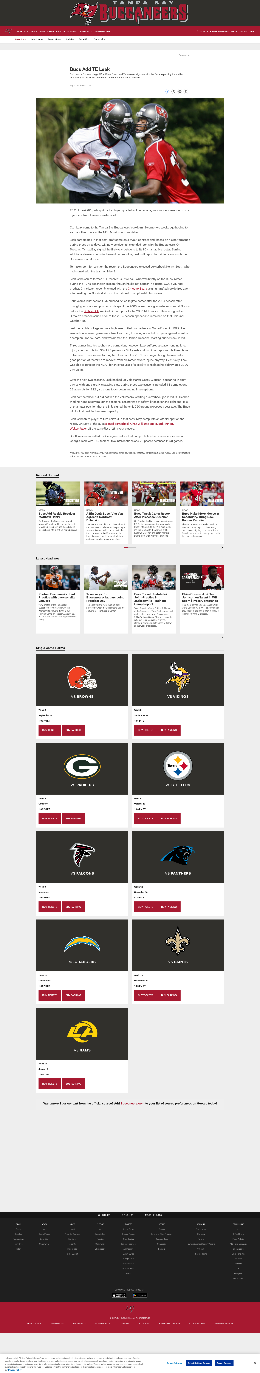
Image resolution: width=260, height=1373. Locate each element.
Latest (44, 1229)
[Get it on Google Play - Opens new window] (140, 1296)
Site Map (125, 1323)
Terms (128, 1273)
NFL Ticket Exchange (238, 1244)
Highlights (72, 1239)
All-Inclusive (128, 1249)
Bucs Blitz (44, 1239)
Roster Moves (44, 1234)
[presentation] (222, 548)
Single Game (128, 1229)
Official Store (238, 1234)
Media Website (238, 1239)
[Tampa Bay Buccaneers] (130, 1309)
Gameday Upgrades (128, 1244)
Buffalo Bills (91, 311)
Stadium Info (201, 1229)
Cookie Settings (197, 1323)
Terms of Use (57, 1323)
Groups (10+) (128, 1259)
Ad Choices (144, 1323)
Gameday (201, 1234)
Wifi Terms (201, 1249)
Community (44, 1244)
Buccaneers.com (132, 1103)
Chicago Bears (137, 288)
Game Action (100, 1234)
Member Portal (128, 1268)
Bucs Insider (72, 1249)
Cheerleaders (100, 1249)
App (238, 1229)
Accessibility (79, 1323)
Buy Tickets (49, 729)
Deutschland (238, 1278)
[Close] (255, 1363)
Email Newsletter (238, 1254)
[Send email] (180, 93)
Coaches (18, 1234)
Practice (100, 1239)
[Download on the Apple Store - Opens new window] (119, 1295)
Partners (161, 1249)
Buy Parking (73, 729)
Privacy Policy (34, 1323)
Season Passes (128, 1234)
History (18, 1249)
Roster (18, 1229)
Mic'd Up (72, 1244)
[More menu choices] (114, 31)
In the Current (72, 1254)
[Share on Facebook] (168, 93)
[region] (130, 1363)
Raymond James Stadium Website (201, 1244)
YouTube (238, 1259)
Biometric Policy (103, 1323)
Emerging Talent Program (161, 1234)
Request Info (128, 1264)
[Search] (197, 31)
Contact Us (161, 1244)
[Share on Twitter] (174, 93)
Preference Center (224, 1323)
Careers (162, 1229)
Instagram (238, 1273)
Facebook (238, 1264)
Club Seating (128, 1239)
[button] (126, 548)
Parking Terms (201, 1254)
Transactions (18, 1239)
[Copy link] (186, 91)
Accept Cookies (224, 1363)
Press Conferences (72, 1234)
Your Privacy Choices (169, 1323)
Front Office (18, 1244)
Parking (201, 1239)
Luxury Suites (128, 1254)
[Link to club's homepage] (8, 31)
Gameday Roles (161, 1239)
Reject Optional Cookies (199, 1363)
